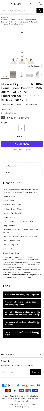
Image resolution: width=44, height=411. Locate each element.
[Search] (39, 10)
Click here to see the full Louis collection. (20, 105)
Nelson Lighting (10, 113)
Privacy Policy (20, 399)
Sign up (35, 372)
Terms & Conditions (17, 396)
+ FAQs (9, 173)
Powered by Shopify (22, 407)
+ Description (11, 166)
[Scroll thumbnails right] (41, 74)
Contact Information (22, 401)
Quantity (4, 123)
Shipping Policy (33, 396)
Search (5, 396)
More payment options (22, 150)
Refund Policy (7, 399)
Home (3, 18)
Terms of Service (34, 399)
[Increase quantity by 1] (22, 128)
